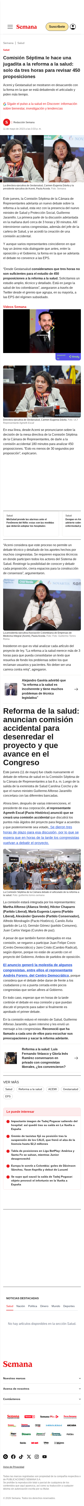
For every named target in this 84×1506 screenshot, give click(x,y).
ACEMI (52, 1089)
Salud (20, 43)
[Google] (5, 1456)
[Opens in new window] (13, 1456)
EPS (8, 1096)
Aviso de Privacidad (17, 1467)
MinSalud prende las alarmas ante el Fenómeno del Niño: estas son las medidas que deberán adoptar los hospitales (30, 522)
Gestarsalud (70, 1089)
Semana (8, 43)
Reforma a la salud (30, 1089)
